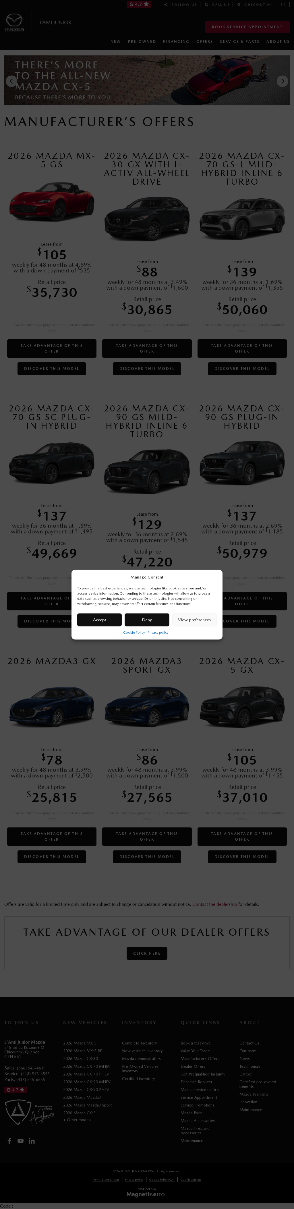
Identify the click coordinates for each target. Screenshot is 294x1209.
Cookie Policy (134, 632)
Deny (147, 619)
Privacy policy (158, 632)
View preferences (194, 619)
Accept (99, 619)
